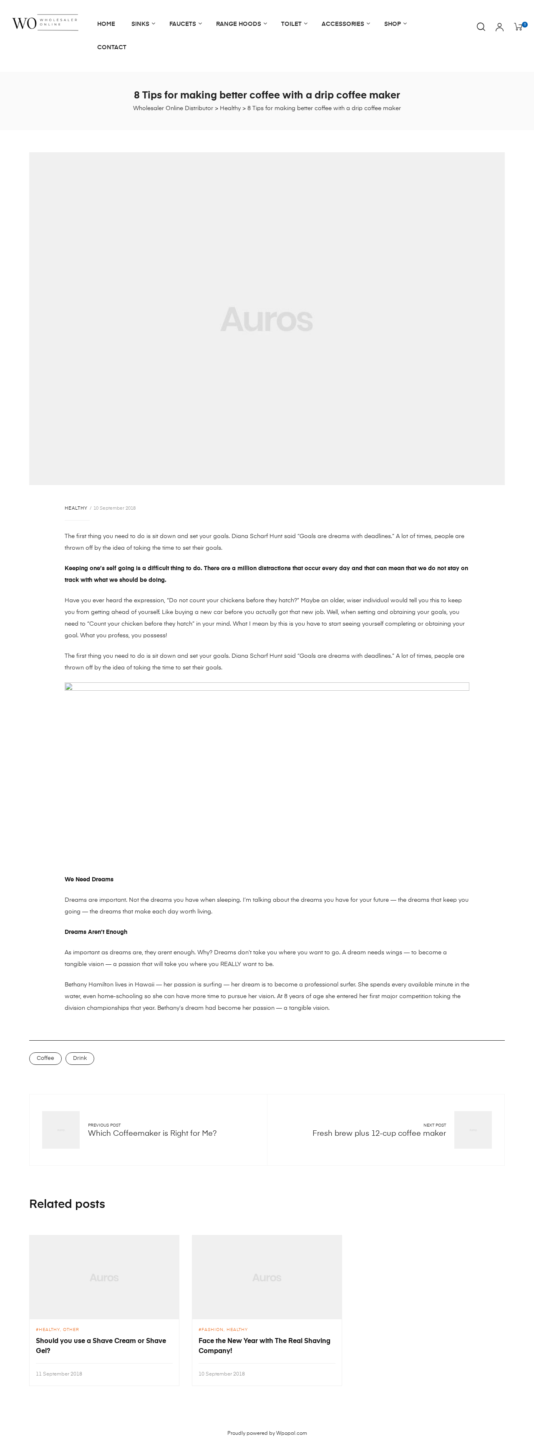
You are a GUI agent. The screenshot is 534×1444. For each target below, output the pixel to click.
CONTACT (111, 47)
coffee (45, 1058)
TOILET (291, 24)
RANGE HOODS (238, 24)
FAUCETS (182, 24)
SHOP (392, 24)
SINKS (140, 24)
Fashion (213, 1330)
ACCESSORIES (343, 24)
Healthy (76, 508)
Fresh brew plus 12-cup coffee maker (379, 1133)
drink (80, 1058)
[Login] (500, 28)
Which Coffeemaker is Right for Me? (152, 1133)
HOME (106, 24)
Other (71, 1330)
